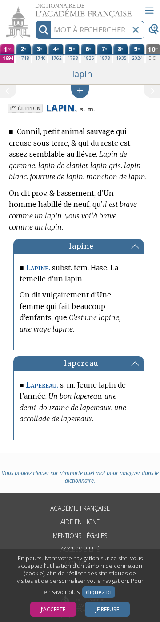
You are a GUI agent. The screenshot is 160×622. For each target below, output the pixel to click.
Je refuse (107, 609)
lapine (81, 246)
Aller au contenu (34, 7)
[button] (80, 91)
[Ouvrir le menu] (149, 10)
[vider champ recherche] (135, 30)
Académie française (80, 508)
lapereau (81, 363)
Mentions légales (80, 535)
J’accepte (53, 609)
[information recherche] (43, 30)
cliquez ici (99, 592)
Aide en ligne (80, 522)
